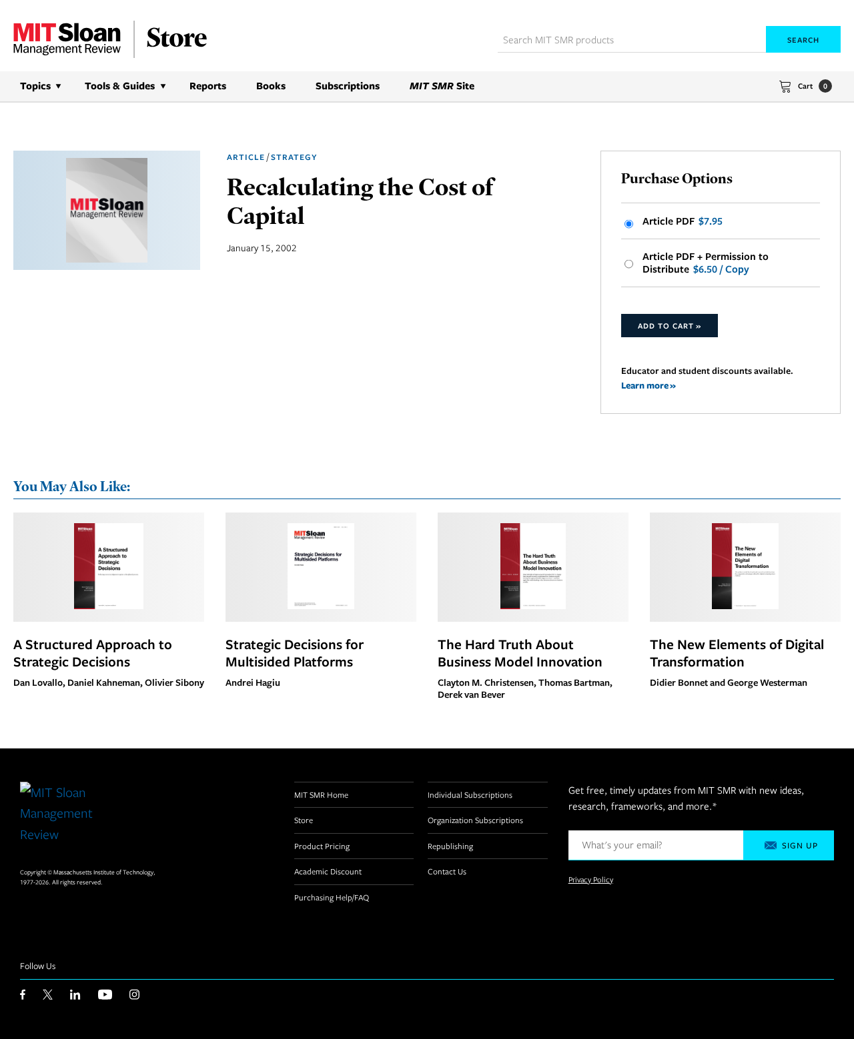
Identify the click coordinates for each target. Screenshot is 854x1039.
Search (803, 40)
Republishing (450, 845)
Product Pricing (322, 845)
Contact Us (447, 871)
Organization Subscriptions (475, 819)
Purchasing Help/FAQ (331, 897)
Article (246, 157)
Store (303, 819)
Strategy (294, 157)
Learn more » (648, 385)
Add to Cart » (669, 326)
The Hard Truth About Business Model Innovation (520, 652)
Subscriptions (348, 86)
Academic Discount (328, 871)
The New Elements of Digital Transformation (737, 652)
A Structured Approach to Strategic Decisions (92, 652)
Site (442, 86)
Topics (35, 86)
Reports (207, 86)
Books (271, 86)
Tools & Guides (120, 86)
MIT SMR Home (321, 794)
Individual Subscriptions (470, 794)
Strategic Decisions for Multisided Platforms (295, 652)
